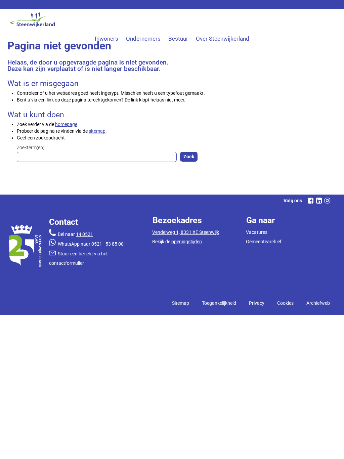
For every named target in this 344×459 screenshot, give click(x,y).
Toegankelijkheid (219, 303)
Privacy (256, 303)
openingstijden (186, 241)
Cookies (285, 303)
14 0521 (84, 234)
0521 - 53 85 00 (107, 244)
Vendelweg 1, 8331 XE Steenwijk (185, 232)
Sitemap (180, 303)
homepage (66, 124)
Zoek (188, 156)
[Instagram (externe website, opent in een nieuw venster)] (327, 200)
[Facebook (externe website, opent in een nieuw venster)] (310, 200)
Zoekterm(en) (31, 147)
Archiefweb (318, 303)
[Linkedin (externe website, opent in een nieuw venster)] (318, 200)
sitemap (97, 131)
